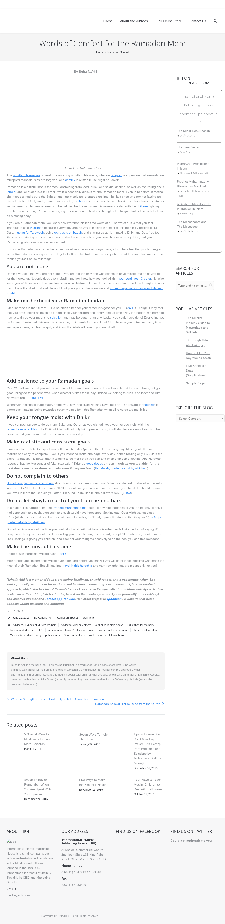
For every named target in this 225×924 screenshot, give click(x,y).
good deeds (94, 463)
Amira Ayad (185, 152)
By (43, 617)
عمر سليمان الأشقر (189, 135)
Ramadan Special (118, 52)
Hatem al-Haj (186, 213)
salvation (56, 317)
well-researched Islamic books (107, 635)
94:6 (63, 553)
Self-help (88, 617)
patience (149, 404)
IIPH (41, 630)
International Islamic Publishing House (71, 630)
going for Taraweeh (30, 232)
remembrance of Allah (22, 429)
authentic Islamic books (109, 625)
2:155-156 (36, 397)
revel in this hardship (77, 565)
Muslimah (36, 227)
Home (99, 52)
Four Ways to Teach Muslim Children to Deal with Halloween (148, 784)
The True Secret (188, 147)
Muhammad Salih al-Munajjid (194, 173)
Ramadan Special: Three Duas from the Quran (127, 704)
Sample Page (195, 383)
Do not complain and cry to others (30, 483)
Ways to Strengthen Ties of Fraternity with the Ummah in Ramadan (57, 699)
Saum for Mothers (74, 635)
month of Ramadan (26, 175)
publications (52, 635)
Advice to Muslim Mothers (76, 625)
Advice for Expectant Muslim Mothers (34, 625)
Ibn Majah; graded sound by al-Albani (121, 468)
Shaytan (116, 175)
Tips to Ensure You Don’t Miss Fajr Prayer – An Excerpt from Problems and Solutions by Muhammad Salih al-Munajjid (148, 748)
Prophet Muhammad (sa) (70, 507)
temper (11, 191)
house (83, 201)
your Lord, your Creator (134, 278)
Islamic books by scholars (113, 630)
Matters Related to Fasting (25, 635)
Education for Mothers (140, 625)
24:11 (131, 308)
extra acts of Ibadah (68, 232)
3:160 (127, 493)
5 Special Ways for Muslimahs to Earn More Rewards (37, 739)
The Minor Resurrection (193, 131)
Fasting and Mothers (22, 630)
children (142, 206)
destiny (70, 180)
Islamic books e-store (145, 630)
